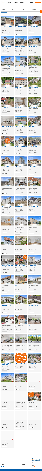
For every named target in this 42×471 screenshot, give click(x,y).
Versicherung (23, 464)
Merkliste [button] (9, 12)
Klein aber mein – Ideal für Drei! (6, 246)
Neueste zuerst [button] (38, 14)
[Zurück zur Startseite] (4, 2)
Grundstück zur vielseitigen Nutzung (6, 107)
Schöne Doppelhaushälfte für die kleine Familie (20, 226)
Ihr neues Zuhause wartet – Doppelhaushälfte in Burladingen (33, 127)
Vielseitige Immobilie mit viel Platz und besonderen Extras (34, 166)
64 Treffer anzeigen (4, 12)
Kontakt (3, 464)
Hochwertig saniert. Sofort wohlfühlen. (20, 46)
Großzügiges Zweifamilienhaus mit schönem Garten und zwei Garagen (33, 146)
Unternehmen (3, 463)
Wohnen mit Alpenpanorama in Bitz (20, 246)
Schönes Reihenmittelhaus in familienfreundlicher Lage (19, 87)
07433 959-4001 (36, 465)
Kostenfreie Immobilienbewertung (37, 2)
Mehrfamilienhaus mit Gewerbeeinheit (20, 26)
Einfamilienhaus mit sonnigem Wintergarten (33, 47)
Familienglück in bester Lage (32, 66)
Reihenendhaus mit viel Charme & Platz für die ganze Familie (34, 187)
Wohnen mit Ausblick (18, 166)
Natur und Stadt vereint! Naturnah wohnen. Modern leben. (7, 127)
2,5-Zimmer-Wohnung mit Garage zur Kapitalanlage (7, 206)
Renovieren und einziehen (5, 166)
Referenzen (13, 463)
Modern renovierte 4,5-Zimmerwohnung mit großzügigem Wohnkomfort (7, 266)
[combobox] (6, 9)
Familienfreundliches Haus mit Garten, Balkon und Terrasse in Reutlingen (34, 305)
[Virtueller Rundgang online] (26, 244)
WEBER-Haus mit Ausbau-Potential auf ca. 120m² (21, 305)
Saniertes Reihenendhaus (18, 324)
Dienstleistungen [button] (22, 2)
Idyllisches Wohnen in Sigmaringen (33, 246)
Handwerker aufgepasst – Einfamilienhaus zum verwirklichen (21, 146)
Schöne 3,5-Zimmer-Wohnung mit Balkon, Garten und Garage (20, 187)
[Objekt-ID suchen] (40, 12)
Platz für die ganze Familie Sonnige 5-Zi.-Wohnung (7, 187)
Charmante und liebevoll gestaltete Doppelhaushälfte (20, 67)
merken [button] (19, 34)
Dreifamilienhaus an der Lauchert (33, 206)
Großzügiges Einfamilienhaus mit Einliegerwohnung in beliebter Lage (20, 421)
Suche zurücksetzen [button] (14, 12)
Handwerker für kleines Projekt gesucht (34, 26)
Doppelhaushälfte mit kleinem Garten (7, 324)
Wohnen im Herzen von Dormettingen (7, 226)
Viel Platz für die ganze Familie (33, 265)
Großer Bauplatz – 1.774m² (18, 206)
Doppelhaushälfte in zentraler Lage (6, 46)
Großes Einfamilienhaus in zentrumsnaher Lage (20, 285)
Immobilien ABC (26, 2)
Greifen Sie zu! (4, 87)
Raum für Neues (4, 146)
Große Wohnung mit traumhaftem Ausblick (33, 107)
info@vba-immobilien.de (36, 466)
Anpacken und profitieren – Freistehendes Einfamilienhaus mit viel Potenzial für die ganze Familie (7, 67)
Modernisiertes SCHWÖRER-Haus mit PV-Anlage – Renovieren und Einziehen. (7, 305)
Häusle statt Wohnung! (18, 107)
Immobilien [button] (9, 2)
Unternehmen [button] (31, 2)
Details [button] (16, 34)
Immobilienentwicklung (15, 2)
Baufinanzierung (24, 463)
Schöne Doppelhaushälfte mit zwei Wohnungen (20, 127)
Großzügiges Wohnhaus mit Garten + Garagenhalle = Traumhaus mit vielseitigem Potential (7, 364)
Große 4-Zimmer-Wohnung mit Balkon (34, 421)
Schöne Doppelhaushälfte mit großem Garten (7, 26)
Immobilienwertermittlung (15, 462)
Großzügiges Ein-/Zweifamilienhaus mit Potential (34, 87)
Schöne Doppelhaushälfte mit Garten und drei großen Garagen (34, 226)
